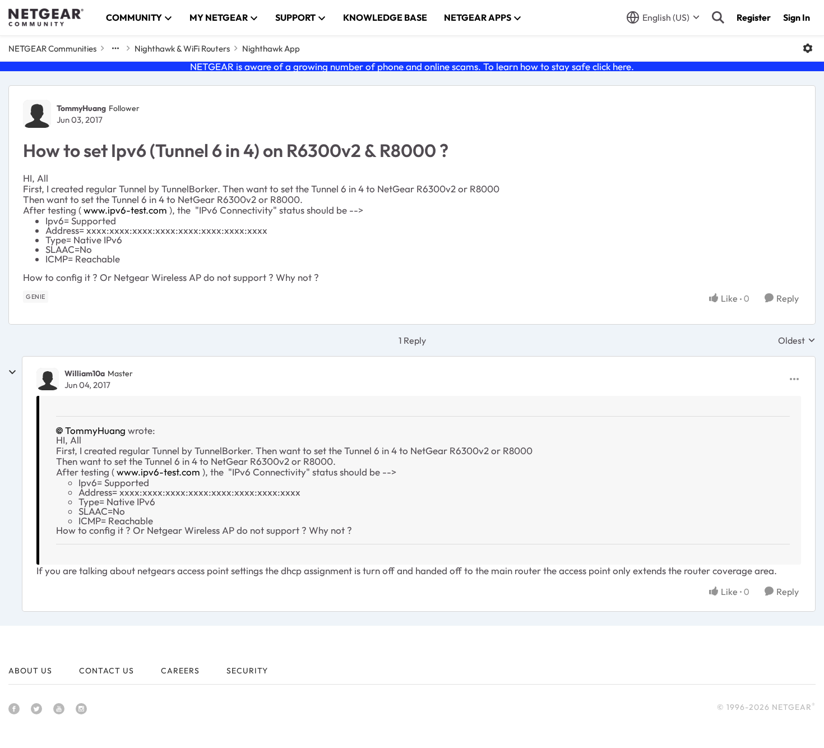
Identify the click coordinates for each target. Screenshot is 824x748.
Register (754, 17)
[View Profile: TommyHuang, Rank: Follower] (37, 114)
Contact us (106, 671)
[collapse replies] (12, 372)
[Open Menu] (808, 48)
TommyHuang (81, 108)
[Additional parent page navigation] (115, 48)
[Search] (718, 17)
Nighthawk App (271, 48)
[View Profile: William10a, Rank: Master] (47, 379)
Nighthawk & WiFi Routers (182, 48)
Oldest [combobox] (797, 340)
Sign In (796, 17)
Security (247, 671)
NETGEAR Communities (52, 48)
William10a (84, 373)
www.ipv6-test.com (125, 210)
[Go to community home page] (46, 17)
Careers (180, 671)
